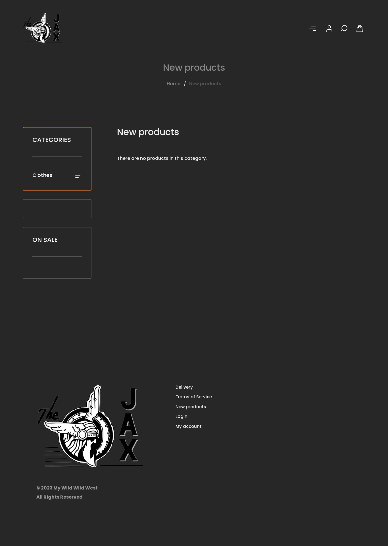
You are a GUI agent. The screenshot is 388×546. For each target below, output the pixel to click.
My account (189, 426)
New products (191, 407)
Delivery (184, 387)
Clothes (42, 175)
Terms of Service (194, 397)
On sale (45, 239)
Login (181, 416)
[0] (360, 28)
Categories (51, 139)
